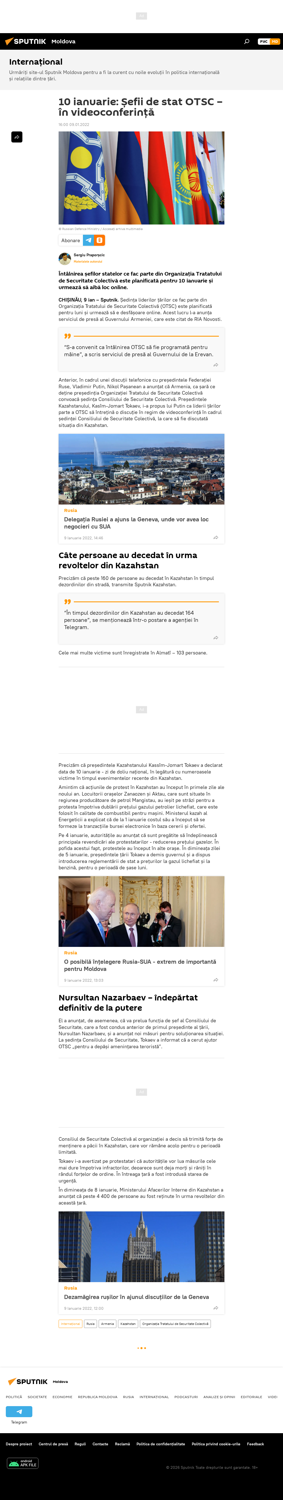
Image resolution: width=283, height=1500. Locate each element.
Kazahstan (128, 1324)
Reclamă (122, 1443)
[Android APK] (22, 1464)
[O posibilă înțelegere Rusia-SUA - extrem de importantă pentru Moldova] (141, 911)
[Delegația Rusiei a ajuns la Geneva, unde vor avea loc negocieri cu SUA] (141, 469)
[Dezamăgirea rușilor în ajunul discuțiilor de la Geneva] (141, 1246)
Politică (14, 1396)
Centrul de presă (53, 1443)
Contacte (100, 1443)
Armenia (107, 1324)
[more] (215, 364)
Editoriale (251, 1396)
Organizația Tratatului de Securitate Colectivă (175, 1324)
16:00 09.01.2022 (74, 124)
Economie (62, 1396)
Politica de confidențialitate (161, 1443)
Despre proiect (19, 1443)
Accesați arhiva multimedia (123, 229)
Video (273, 1396)
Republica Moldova (97, 1396)
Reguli (80, 1443)
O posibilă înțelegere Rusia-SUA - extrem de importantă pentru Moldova (140, 965)
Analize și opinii (219, 1396)
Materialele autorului (88, 261)
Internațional (70, 1324)
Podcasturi (186, 1396)
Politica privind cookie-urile (216, 1443)
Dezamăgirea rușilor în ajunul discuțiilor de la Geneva (136, 1296)
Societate (37, 1396)
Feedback (255, 1443)
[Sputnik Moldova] (27, 46)
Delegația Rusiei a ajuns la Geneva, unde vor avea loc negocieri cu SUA (136, 523)
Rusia (70, 510)
